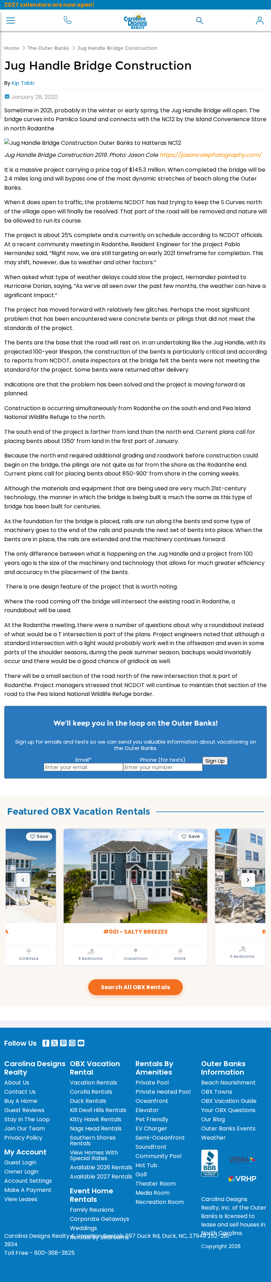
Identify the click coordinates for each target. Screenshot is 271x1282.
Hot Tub (146, 1165)
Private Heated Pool (163, 1092)
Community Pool (158, 1156)
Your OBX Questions (228, 1110)
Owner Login (21, 1172)
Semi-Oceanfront (160, 1138)
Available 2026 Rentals (101, 1167)
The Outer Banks (48, 48)
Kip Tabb (23, 83)
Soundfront (151, 1147)
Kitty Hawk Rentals (95, 1119)
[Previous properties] (23, 880)
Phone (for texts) (163, 759)
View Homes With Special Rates (94, 1155)
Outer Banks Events (228, 1128)
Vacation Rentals (93, 1083)
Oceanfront (152, 1101)
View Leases (20, 1199)
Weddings (83, 1228)
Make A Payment (28, 1190)
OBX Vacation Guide (229, 1101)
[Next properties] (248, 880)
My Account (259, 20)
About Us (16, 1083)
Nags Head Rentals (96, 1128)
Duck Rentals (88, 1101)
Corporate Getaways (99, 1219)
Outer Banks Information (223, 1068)
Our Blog (213, 1119)
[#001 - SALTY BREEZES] (135, 897)
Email (83, 759)
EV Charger (151, 1128)
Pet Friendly (152, 1119)
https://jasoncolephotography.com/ (210, 155)
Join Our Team (24, 1128)
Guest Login (20, 1162)
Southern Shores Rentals (93, 1140)
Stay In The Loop (27, 1119)
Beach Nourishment (228, 1083)
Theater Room (156, 1184)
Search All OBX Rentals (135, 987)
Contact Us (20, 1092)
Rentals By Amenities (154, 1068)
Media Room (153, 1193)
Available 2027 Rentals (101, 1176)
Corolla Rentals (91, 1092)
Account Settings (28, 1181)
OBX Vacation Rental (95, 1068)
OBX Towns (216, 1092)
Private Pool (152, 1083)
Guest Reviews (24, 1110)
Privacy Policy (23, 1138)
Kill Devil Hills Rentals (98, 1110)
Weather (213, 1138)
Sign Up (215, 760)
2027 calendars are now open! (49, 5)
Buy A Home (20, 1101)
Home (11, 48)
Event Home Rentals (91, 1195)
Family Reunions (92, 1210)
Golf (141, 1174)
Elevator (147, 1110)
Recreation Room (160, 1202)
